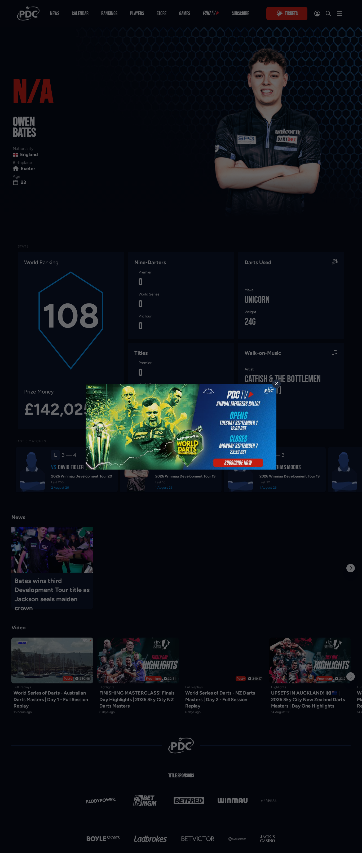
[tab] (276, 384)
